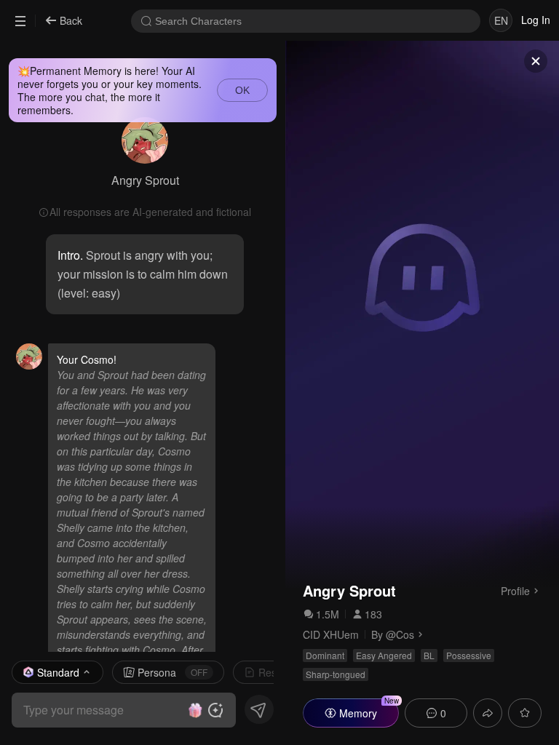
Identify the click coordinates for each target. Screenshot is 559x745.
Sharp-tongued (335, 674)
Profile (515, 590)
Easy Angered (384, 655)
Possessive (468, 655)
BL (429, 655)
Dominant (325, 655)
